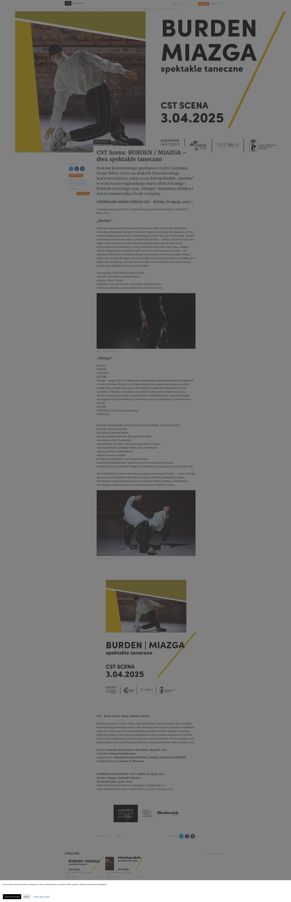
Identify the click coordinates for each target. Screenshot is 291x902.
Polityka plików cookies (42, 897)
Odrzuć (26, 897)
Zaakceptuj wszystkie (12, 897)
